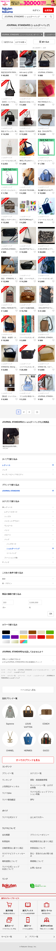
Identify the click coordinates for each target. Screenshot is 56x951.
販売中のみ (8, 42)
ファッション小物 (10, 557)
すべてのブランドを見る (28, 760)
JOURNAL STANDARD (11, 490)
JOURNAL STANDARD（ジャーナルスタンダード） (21, 34)
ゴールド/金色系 (18, 641)
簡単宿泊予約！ (46, 912)
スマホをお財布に (27, 927)
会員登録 (48, 10)
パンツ (6, 530)
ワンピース (8, 525)
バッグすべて (11, 544)
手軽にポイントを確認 (46, 927)
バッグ (6, 539)
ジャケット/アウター (11, 521)
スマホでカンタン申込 (9, 927)
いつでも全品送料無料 (28, 912)
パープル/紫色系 (18, 637)
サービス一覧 (6, 937)
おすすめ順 (20, 42)
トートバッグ (11, 553)
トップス (7, 516)
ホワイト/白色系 (18, 632)
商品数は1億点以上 (9, 912)
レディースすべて (10, 512)
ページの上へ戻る (28, 689)
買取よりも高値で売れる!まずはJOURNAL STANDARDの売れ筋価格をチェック (22, 660)
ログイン (36, 10)
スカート (7, 535)
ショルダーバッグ (6, 69)
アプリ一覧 (33, 937)
